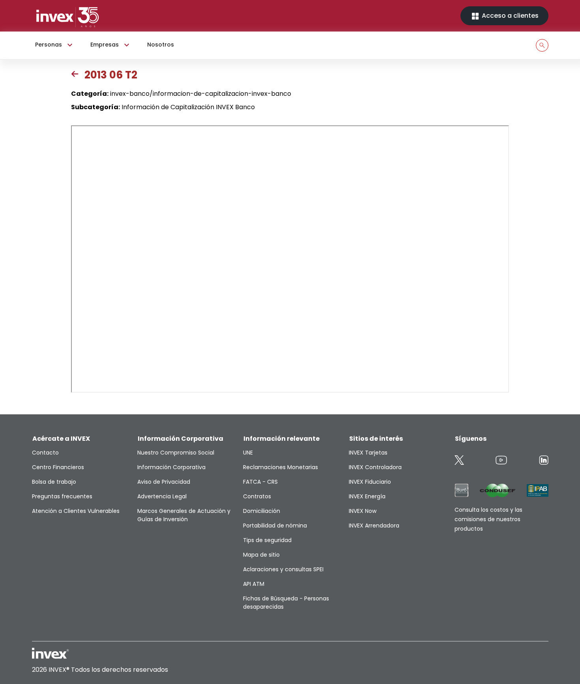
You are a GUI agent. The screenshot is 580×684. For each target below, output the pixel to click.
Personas (48, 44)
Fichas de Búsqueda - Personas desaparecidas (286, 603)
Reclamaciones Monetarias (280, 467)
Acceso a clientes (509, 15)
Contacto (45, 453)
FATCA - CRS (260, 482)
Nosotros (160, 44)
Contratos (257, 496)
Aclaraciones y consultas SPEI (283, 569)
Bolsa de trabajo (54, 482)
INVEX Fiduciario (370, 482)
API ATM (253, 584)
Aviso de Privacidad (163, 482)
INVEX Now (362, 511)
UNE (248, 453)
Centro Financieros (58, 467)
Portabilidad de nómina (275, 525)
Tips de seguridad (267, 540)
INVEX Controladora (375, 467)
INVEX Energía (367, 496)
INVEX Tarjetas (368, 453)
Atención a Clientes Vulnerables (76, 511)
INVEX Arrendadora (374, 525)
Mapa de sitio (261, 555)
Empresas (104, 44)
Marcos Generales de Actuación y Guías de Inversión (183, 515)
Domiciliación (261, 511)
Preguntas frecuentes (62, 496)
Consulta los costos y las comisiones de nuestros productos (488, 519)
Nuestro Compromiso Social (175, 453)
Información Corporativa (171, 467)
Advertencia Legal (162, 496)
